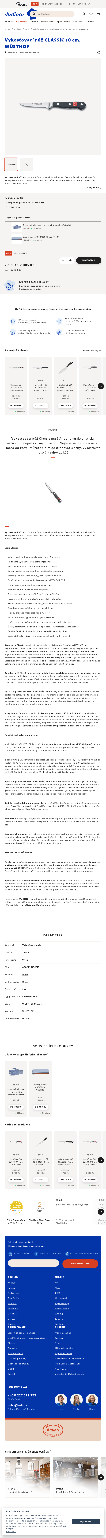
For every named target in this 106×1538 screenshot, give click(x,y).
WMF (57, 1283)
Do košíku (88, 260)
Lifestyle (12, 1314)
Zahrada (12, 1303)
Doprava (12, 1348)
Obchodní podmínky (18, 1364)
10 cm (25, 975)
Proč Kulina (61, 1369)
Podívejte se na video (30, 289)
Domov (11, 1319)
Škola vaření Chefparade (67, 1364)
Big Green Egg (62, 1303)
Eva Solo (59, 1324)
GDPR (11, 1369)
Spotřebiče (13, 1298)
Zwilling (59, 1314)
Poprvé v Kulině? (63, 1353)
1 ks (24, 989)
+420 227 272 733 (22, 1395)
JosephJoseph (62, 1309)
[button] (16, 1177)
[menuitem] (9, 22)
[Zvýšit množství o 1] (70, 260)
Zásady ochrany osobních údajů (29, 1518)
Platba (11, 1343)
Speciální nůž (29, 997)
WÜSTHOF (28, 1011)
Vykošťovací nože (31, 945)
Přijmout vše (86, 1521)
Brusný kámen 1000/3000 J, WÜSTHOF (41, 237)
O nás (57, 1343)
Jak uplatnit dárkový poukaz (69, 1374)
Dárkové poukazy (17, 1359)
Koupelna (13, 1309)
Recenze (59, 1338)
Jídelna (11, 1288)
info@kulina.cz (20, 1405)
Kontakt (12, 1374)
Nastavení (11, 1531)
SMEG (58, 1293)
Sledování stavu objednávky (69, 1359)
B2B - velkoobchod (64, 1348)
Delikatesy (13, 1293)
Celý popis (93, 188)
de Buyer (59, 1319)
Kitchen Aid (61, 1298)
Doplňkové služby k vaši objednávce (27, 1338)
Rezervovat (38, 203)
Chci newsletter (80, 1264)
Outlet (11, 1324)
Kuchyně (12, 1283)
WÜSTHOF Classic (32, 1004)
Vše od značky (90, 350)
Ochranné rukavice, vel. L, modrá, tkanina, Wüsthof (47, 225)
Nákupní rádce (15, 1353)
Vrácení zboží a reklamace (21, 1333)
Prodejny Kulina (63, 1333)
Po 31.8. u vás (12, 198)
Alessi (58, 1288)
